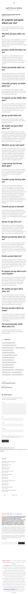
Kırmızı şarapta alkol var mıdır (8, 364)
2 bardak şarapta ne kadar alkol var (9, 345)
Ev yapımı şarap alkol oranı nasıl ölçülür (10, 355)
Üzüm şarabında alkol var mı (17, 374)
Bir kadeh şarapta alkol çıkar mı (8, 352)
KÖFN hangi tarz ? (5, 477)
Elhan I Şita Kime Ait (7, 387)
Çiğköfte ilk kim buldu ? (6, 468)
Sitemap (2, 451)
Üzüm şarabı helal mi (6, 374)
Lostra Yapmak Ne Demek (8, 383)
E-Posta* (3, 422)
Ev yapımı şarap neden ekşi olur (8, 357)
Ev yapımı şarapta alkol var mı (8, 360)
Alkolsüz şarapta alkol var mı (8, 350)
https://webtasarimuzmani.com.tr (8, 449)
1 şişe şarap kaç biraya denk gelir (9, 342)
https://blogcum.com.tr (21, 449)
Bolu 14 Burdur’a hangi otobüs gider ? (9, 461)
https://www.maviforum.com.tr (7, 448)
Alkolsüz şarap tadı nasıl (20, 347)
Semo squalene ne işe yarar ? (7, 474)
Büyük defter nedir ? (5, 483)
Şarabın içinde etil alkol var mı (8, 369)
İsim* (3, 416)
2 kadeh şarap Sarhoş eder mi (8, 347)
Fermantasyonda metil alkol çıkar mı (9, 362)
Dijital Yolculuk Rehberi (14, 8)
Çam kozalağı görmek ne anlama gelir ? (9, 490)
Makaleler (7, 339)
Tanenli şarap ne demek (16, 372)
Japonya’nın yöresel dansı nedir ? (8, 471)
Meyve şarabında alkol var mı (8, 367)
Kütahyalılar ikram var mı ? (6, 464)
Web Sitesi (4, 428)
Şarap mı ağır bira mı (6, 372)
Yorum (3, 402)
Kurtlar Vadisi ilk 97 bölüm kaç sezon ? (9, 480)
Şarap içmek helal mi (19, 369)
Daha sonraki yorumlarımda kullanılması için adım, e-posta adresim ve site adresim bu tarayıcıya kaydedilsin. (12, 436)
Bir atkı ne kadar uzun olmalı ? (7, 487)
